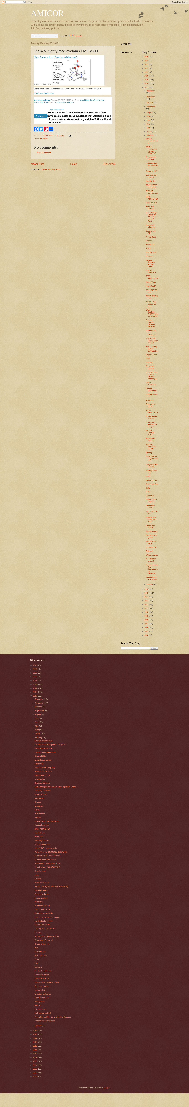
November (151, 97)
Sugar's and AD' (150, 232)
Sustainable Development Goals (152, 340)
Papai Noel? (151, 286)
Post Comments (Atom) (51, 169)
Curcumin (150, 496)
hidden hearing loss (42, 844)
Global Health (151, 480)
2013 (146, 601)
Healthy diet (151, 181)
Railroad (149, 551)
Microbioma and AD (150, 439)
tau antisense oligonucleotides (152, 458)
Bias (148, 476)
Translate (78, 36)
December (151, 91)
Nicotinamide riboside (151, 158)
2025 (146, 57)
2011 (146, 608)
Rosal (148, 248)
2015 (146, 593)
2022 (146, 68)
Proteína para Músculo (151, 417)
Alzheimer (44, 138)
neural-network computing (152, 186)
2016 (146, 589)
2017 (146, 87)
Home (73, 164)
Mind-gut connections (152, 192)
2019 (146, 80)
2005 (146, 631)
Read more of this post (44, 93)
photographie (151, 547)
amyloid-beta (85, 100)
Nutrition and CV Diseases (45, 860)
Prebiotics (150, 400)
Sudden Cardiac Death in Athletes (150, 323)
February (150, 135)
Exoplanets (150, 245)
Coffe (148, 488)
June (149, 120)
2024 (146, 61)
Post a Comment (44, 153)
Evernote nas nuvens (151, 176)
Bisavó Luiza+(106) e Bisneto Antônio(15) (151, 375)
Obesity (149, 452)
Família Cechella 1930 (150, 432)
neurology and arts (42, 840)
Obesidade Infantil (150, 506)
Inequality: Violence (150, 226)
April (149, 128)
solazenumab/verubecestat (152, 165)
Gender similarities (151, 390)
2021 (146, 72)
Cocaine (149, 362)
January (150, 584)
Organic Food (151, 355)
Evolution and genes (151, 536)
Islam (148, 359)
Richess (149, 256)
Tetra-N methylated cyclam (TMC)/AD (151, 150)
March (149, 132)
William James (152, 555)
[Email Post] (70, 136)
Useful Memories (151, 383)
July (148, 116)
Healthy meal (151, 252)
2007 (146, 624)
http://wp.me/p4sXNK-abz (64, 103)
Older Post (109, 164)
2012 (146, 605)
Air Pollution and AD (151, 560)
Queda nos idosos (150, 527)
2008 (146, 620)
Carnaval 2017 (151, 171)
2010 (146, 612)
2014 (146, 597)
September (151, 106)
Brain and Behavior (150, 208)
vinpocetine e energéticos (151, 578)
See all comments (56, 109)
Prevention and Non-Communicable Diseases (152, 569)
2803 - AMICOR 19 (152, 198)
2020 (146, 76)
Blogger (107, 1088)
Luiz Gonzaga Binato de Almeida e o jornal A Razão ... (152, 217)
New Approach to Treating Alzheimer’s (56, 57)
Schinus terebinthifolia (152, 141)
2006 (146, 628)
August (150, 113)
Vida (148, 492)
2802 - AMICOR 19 (152, 277)
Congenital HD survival (151, 466)
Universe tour (151, 203)
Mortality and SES (151, 542)
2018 (146, 84)
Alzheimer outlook (150, 367)
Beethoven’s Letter (151, 405)
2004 (146, 635)
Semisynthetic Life (42, 944)
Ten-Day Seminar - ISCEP (151, 446)
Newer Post (37, 164)
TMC (41, 103)
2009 (146, 616)
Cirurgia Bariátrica (151, 271)
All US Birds (151, 237)
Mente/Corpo (151, 282)
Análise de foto (152, 484)
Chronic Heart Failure (151, 501)
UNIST (46, 103)
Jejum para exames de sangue (151, 424)
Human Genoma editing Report (150, 263)
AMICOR (47, 12)
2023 (146, 65)
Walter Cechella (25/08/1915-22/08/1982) (152, 313)
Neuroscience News (44, 84)
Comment (41, 116)
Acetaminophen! (41, 898)
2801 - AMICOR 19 (152, 411)
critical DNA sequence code (151, 304)
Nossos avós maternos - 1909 (151, 519)
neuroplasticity (152, 532)
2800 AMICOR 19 (42, 978)
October (150, 103)
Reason (149, 241)
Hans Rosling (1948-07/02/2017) (151, 349)
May (149, 124)
